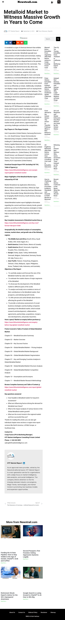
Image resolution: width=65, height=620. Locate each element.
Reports (50, 31)
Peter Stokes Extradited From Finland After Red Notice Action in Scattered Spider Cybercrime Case (48, 88)
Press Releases (42, 31)
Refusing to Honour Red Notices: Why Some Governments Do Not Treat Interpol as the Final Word (58, 157)
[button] (3, 1)
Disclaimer (44, 612)
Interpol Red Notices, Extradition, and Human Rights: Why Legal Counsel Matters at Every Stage (57, 89)
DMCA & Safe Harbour (32, 616)
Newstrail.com (27, 2)
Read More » (47, 73)
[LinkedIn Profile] (24, 463)
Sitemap (53, 612)
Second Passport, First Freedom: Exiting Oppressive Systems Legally (31, 554)
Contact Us (21, 612)
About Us (12, 612)
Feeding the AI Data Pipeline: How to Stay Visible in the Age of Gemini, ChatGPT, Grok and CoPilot (9, 557)
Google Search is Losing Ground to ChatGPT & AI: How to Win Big (32, 595)
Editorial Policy (32, 612)
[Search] (58, 39)
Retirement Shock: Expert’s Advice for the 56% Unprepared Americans (9, 596)
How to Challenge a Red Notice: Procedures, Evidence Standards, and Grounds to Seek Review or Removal (49, 189)
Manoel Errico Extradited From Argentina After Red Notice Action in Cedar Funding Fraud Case (48, 57)
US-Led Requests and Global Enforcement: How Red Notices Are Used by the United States (58, 120)
